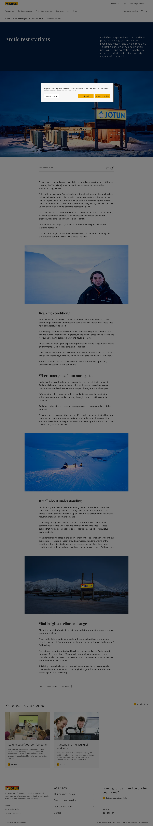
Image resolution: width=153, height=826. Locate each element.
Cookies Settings (51, 96)
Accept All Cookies (102, 96)
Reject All (86, 96)
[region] (77, 92)
